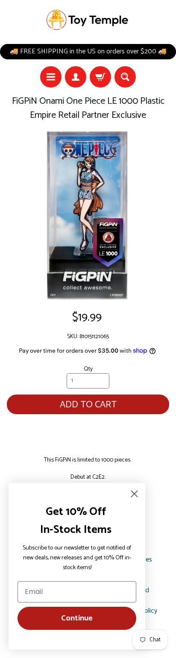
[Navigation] (51, 77)
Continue (77, 618)
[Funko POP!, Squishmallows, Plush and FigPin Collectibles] (88, 20)
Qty (88, 369)
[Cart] (100, 77)
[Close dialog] (134, 493)
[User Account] (75, 77)
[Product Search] (125, 77)
